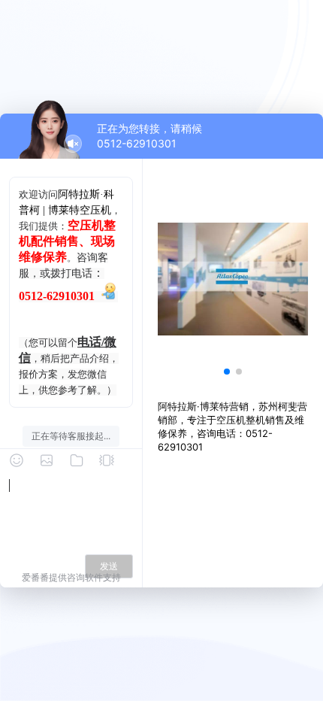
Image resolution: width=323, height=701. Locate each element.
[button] (227, 372)
